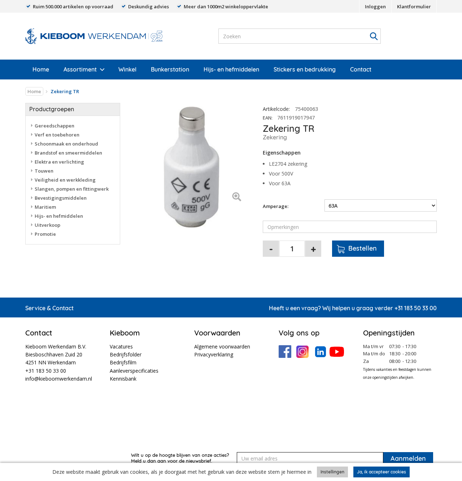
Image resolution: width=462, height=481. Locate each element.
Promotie (45, 234)
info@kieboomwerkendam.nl (58, 378)
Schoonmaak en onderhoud (66, 143)
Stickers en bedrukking (305, 69)
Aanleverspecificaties (134, 370)
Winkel (127, 69)
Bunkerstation (170, 69)
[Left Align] (236, 197)
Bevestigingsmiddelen (61, 198)
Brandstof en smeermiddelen (68, 153)
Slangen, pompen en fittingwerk (72, 189)
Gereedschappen (54, 125)
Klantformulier (414, 6)
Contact (360, 69)
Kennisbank (123, 378)
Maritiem (45, 207)
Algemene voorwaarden (222, 346)
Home (40, 69)
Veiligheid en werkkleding (65, 180)
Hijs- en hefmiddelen (231, 69)
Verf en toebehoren (57, 134)
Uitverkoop (47, 225)
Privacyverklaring (213, 354)
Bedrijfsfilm (123, 362)
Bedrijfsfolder (125, 354)
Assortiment (80, 69)
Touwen (44, 171)
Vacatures (121, 346)
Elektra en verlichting (59, 162)
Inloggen (375, 6)
